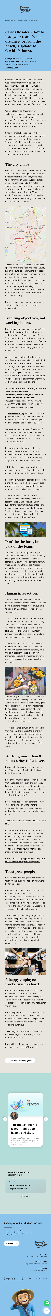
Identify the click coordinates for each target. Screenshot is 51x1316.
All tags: (9, 58)
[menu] (47, 1311)
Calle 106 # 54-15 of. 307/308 (37, 1257)
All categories (11, 68)
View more (25, 1196)
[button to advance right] (46, 1119)
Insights (8, 1279)
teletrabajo (15, 61)
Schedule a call (12, 1243)
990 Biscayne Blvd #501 (38, 1271)
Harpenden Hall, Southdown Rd (36, 1264)
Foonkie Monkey (16, 413)
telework (24, 61)
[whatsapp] (47, 1303)
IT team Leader (22, 64)
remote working (19, 58)
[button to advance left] (5, 1119)
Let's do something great (20, 1060)
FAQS (18, 1279)
